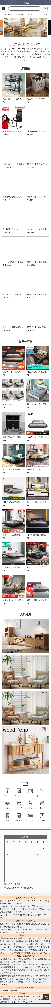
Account (7, 14)
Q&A (45, 14)
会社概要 (19, 14)
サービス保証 (33, 14)
